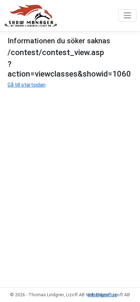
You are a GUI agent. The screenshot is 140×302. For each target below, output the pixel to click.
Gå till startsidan (27, 85)
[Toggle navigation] (127, 15)
